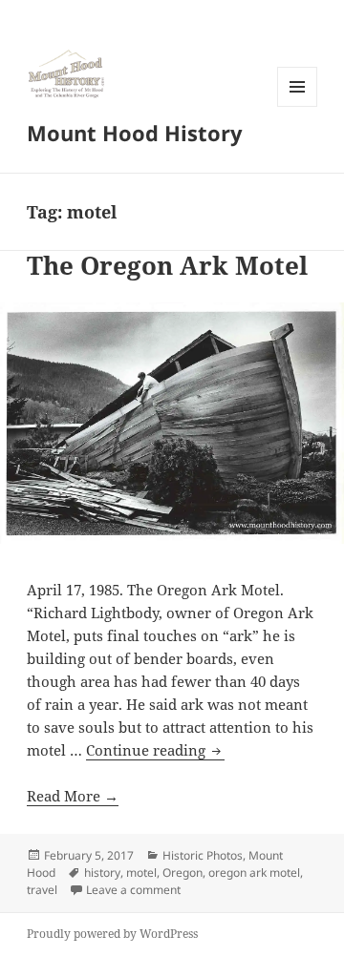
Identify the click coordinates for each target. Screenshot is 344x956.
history (102, 872)
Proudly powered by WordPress (112, 933)
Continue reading (155, 749)
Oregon (182, 872)
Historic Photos (202, 855)
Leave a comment (133, 890)
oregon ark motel (254, 872)
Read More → (72, 795)
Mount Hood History (135, 132)
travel (42, 890)
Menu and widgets (297, 106)
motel (141, 872)
